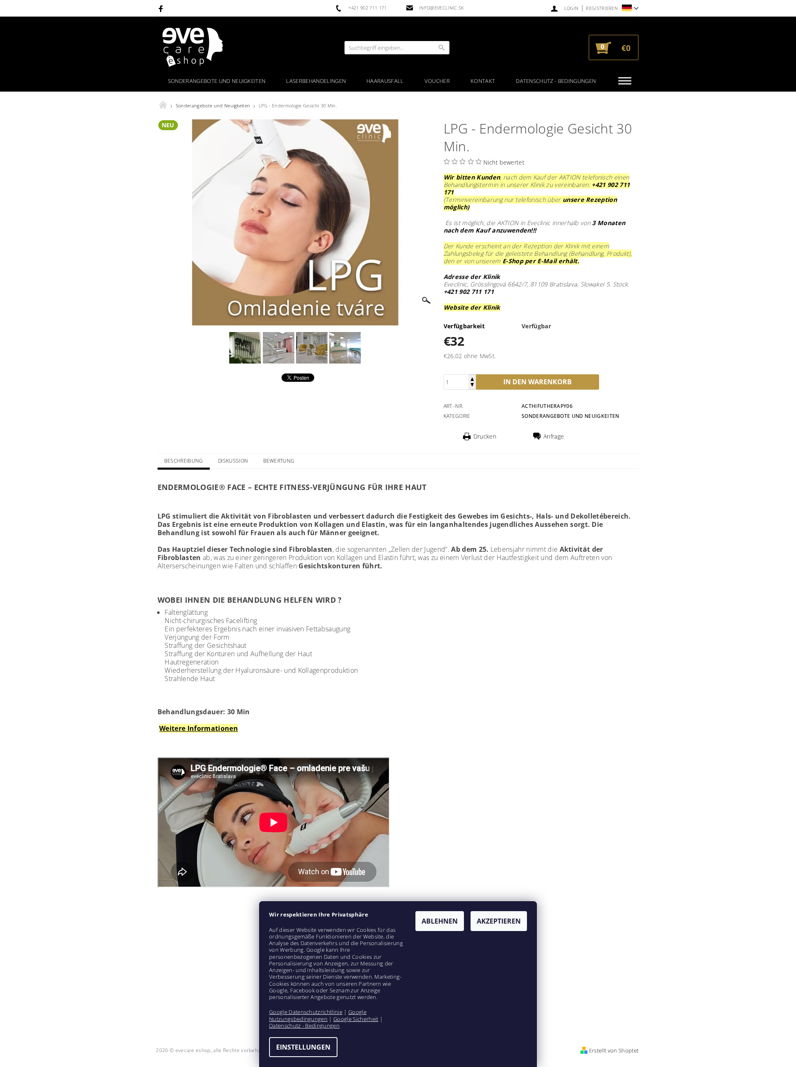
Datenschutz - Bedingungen (556, 81)
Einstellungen (303, 1047)
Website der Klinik (472, 307)
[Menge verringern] (472, 386)
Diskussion (233, 460)
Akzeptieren (499, 921)
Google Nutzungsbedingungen (317, 1015)
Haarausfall (385, 81)
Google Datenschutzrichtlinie (305, 1012)
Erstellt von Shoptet (613, 1050)
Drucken (484, 436)
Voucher (437, 81)
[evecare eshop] (193, 47)
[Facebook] (162, 8)
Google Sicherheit (355, 1019)
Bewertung (279, 460)
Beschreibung (183, 460)
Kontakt (483, 81)
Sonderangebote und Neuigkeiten (217, 81)
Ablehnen (440, 921)
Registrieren (602, 8)
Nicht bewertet (503, 162)
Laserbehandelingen (316, 81)
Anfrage (554, 436)
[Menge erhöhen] (472, 378)
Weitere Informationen (198, 728)
